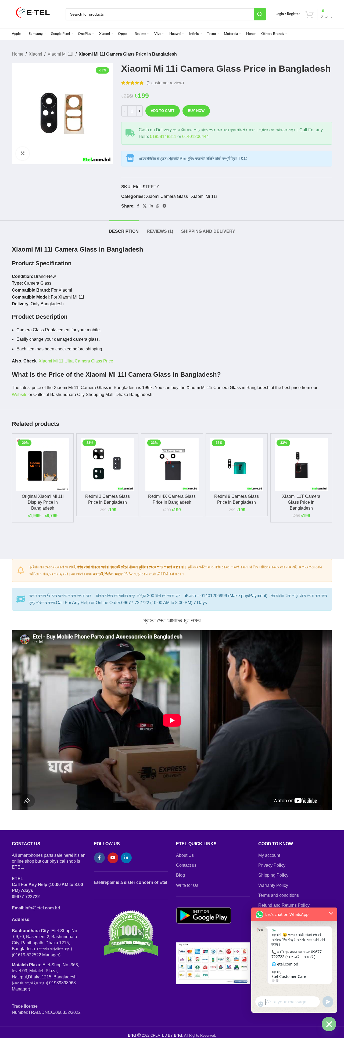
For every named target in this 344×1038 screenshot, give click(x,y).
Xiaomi (35, 54)
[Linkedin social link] (151, 206)
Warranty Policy (273, 885)
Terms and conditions (278, 895)
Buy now (196, 111)
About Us (185, 855)
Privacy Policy (271, 865)
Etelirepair (104, 882)
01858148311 (163, 136)
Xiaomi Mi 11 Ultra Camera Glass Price (76, 361)
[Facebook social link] (138, 206)
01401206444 (195, 136)
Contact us (186, 865)
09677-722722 (26, 896)
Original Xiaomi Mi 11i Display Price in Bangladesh (43, 502)
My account (269, 855)
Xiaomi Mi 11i (60, 54)
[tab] (124, 228)
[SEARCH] (260, 14)
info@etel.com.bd (42, 908)
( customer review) (165, 83)
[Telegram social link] (164, 206)
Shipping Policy (273, 875)
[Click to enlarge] (22, 153)
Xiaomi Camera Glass (167, 196)
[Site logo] (33, 14)
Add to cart (162, 111)
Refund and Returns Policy (284, 905)
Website (19, 394)
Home (17, 54)
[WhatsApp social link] (158, 206)
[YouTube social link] (113, 857)
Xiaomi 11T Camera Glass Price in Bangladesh (301, 502)
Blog (180, 875)
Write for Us (187, 885)
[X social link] (144, 206)
